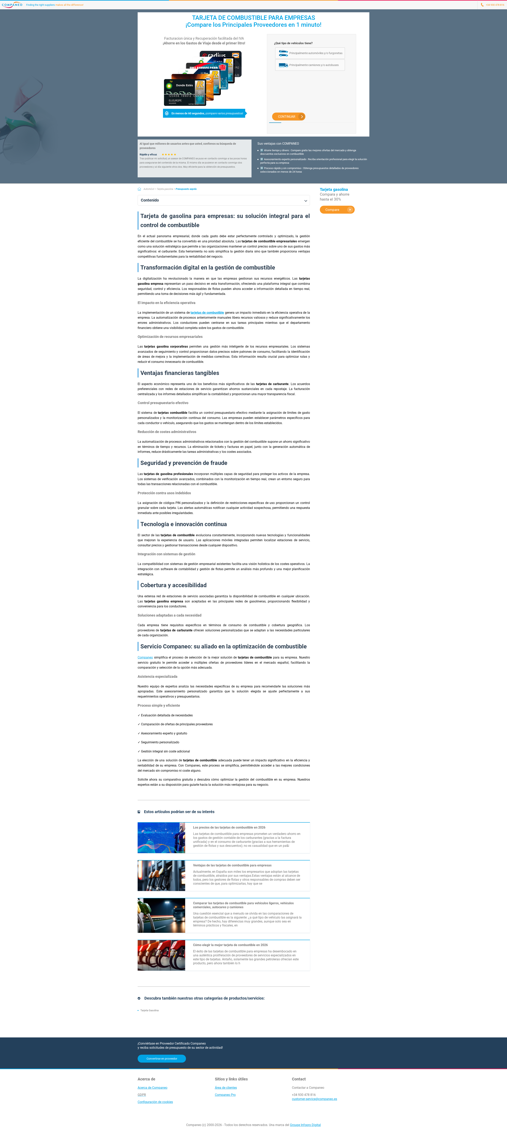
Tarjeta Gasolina (149, 1010)
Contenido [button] (150, 200)
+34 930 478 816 (304, 1095)
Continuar (286, 117)
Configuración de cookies (155, 1102)
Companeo (145, 657)
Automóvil (149, 189)
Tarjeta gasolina (165, 189)
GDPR (142, 1095)
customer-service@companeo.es (314, 1099)
